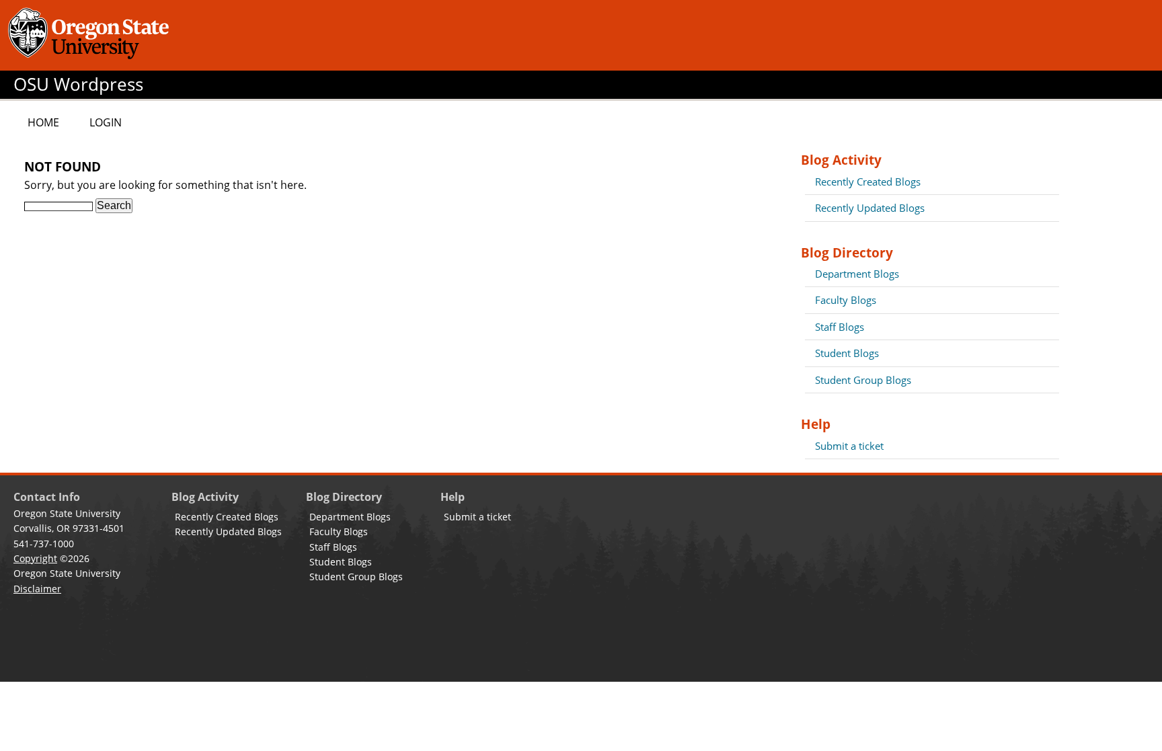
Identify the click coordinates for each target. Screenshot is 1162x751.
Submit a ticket (849, 445)
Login (105, 122)
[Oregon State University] (91, 35)
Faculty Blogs (845, 300)
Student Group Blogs (863, 380)
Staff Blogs (839, 326)
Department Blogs (857, 273)
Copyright (35, 558)
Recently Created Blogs (868, 181)
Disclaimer (37, 588)
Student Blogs (847, 353)
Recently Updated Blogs (870, 207)
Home (43, 122)
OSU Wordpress (78, 84)
